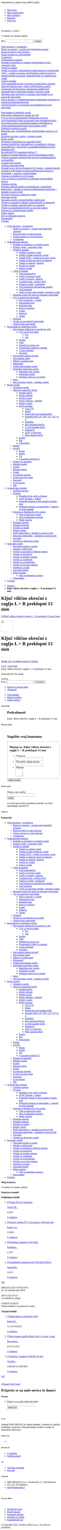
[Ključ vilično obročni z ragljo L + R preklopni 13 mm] (27, 616)
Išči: (3, 41)
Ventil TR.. (12, 1207)
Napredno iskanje (15, 1514)
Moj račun (12, 10)
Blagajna (11, 18)
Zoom (57, 616)
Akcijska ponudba (15, 1467)
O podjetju (12, 1453)
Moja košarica (13, 15)
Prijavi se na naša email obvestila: (22, 1401)
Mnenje (19, 767)
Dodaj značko (13, 700)
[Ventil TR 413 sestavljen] (19, 1202)
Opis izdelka (13, 694)
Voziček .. (11, 1361)
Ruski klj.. (12, 1321)
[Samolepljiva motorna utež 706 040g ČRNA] (29, 1262)
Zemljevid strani (14, 1509)
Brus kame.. (12, 1341)
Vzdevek (20, 756)
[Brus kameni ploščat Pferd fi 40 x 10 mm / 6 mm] (31, 1336)
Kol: (3, 682)
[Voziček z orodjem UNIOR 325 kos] (25, 1356)
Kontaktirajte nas (15, 1520)
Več (3, 1282)
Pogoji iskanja (13, 1512)
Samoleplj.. (12, 1267)
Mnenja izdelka (14, 697)
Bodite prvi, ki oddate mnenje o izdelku (19, 661)
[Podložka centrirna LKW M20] (22, 1242)
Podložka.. (12, 1247)
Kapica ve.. (12, 1227)
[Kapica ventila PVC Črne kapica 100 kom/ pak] (30, 1222)
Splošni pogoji (14, 1456)
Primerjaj (12, 689)
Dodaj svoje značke (16, 792)
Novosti (11, 1470)
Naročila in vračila (15, 1517)
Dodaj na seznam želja (17, 687)
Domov (10, 586)
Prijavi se (11, 20)
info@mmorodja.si (16, 1487)
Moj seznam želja (15, 12)
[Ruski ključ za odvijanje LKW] (22, 1316)
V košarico (12, 1217)
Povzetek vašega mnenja (27, 761)
